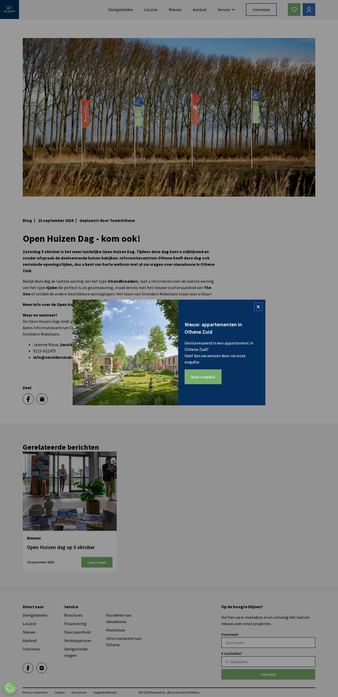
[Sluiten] (258, 307)
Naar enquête (203, 376)
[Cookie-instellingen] (10, 687)
